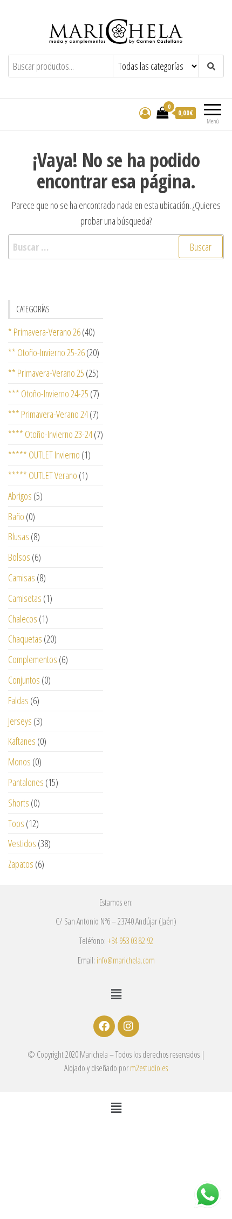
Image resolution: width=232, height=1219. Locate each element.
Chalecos (22, 618)
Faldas (18, 700)
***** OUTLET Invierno (44, 454)
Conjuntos (24, 679)
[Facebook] (104, 1026)
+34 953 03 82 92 (130, 941)
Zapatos (20, 863)
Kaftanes (22, 741)
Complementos (32, 659)
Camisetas (25, 598)
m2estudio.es (149, 1068)
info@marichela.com (126, 960)
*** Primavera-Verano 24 (48, 414)
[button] (116, 994)
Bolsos (19, 556)
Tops (16, 823)
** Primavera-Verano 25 (46, 372)
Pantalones (26, 782)
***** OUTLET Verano (42, 475)
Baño (16, 516)
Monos (19, 761)
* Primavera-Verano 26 (44, 331)
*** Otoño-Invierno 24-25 (48, 393)
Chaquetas (25, 638)
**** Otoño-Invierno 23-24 (50, 434)
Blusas (18, 536)
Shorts (18, 802)
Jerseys (20, 721)
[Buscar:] (116, 247)
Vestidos (22, 843)
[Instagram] (128, 1026)
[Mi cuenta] (145, 112)
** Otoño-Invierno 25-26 (46, 352)
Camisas (21, 577)
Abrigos (20, 495)
